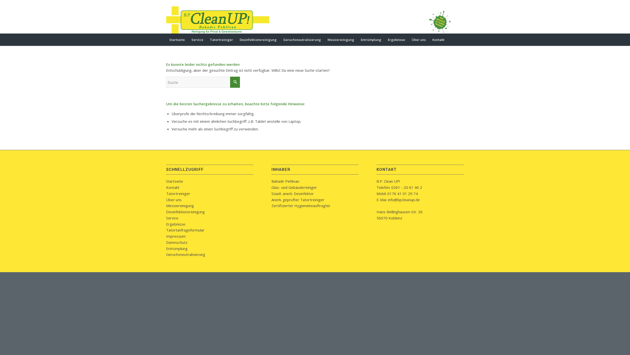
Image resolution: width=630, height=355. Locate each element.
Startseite (174, 181)
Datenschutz (177, 242)
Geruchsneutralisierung (185, 254)
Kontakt (172, 187)
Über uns (174, 199)
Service (172, 217)
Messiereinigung (180, 205)
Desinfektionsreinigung (185, 211)
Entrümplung (177, 248)
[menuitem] (177, 40)
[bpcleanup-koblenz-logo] (217, 20)
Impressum (176, 236)
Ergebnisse (175, 224)
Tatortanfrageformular (185, 230)
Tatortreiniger (178, 193)
